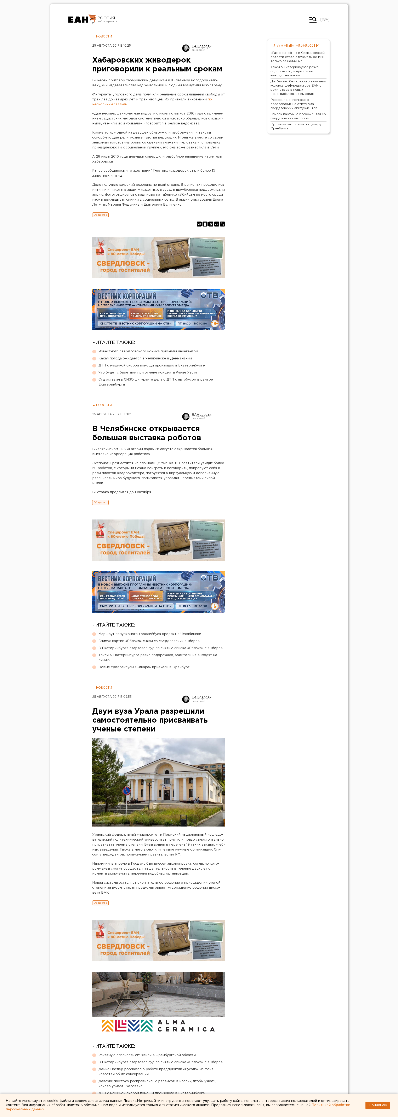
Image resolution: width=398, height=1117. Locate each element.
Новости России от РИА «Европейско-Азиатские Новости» (82, 19)
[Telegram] (210, 224)
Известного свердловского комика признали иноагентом (148, 351)
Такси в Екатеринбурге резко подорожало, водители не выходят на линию (157, 658)
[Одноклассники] (205, 224)
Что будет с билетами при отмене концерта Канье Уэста (147, 372)
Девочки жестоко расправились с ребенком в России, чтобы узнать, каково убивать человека (157, 1084)
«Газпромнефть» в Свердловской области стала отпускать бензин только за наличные (298, 57)
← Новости (102, 36)
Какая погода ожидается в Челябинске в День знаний (145, 358)
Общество (100, 215)
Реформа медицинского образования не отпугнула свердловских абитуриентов (294, 104)
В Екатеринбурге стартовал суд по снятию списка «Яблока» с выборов (160, 648)
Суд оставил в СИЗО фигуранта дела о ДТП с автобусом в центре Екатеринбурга (155, 382)
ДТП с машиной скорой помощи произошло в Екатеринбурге (151, 365)
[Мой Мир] (216, 224)
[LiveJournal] (222, 224)
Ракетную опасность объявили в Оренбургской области (147, 1055)
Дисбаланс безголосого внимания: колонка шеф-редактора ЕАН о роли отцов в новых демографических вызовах (298, 87)
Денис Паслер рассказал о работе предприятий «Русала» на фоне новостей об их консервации (156, 1072)
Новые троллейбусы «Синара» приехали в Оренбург (143, 667)
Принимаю (378, 1105)
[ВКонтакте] (199, 224)
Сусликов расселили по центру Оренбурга (296, 126)
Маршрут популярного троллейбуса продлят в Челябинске (149, 634)
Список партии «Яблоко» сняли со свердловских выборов (149, 641)
